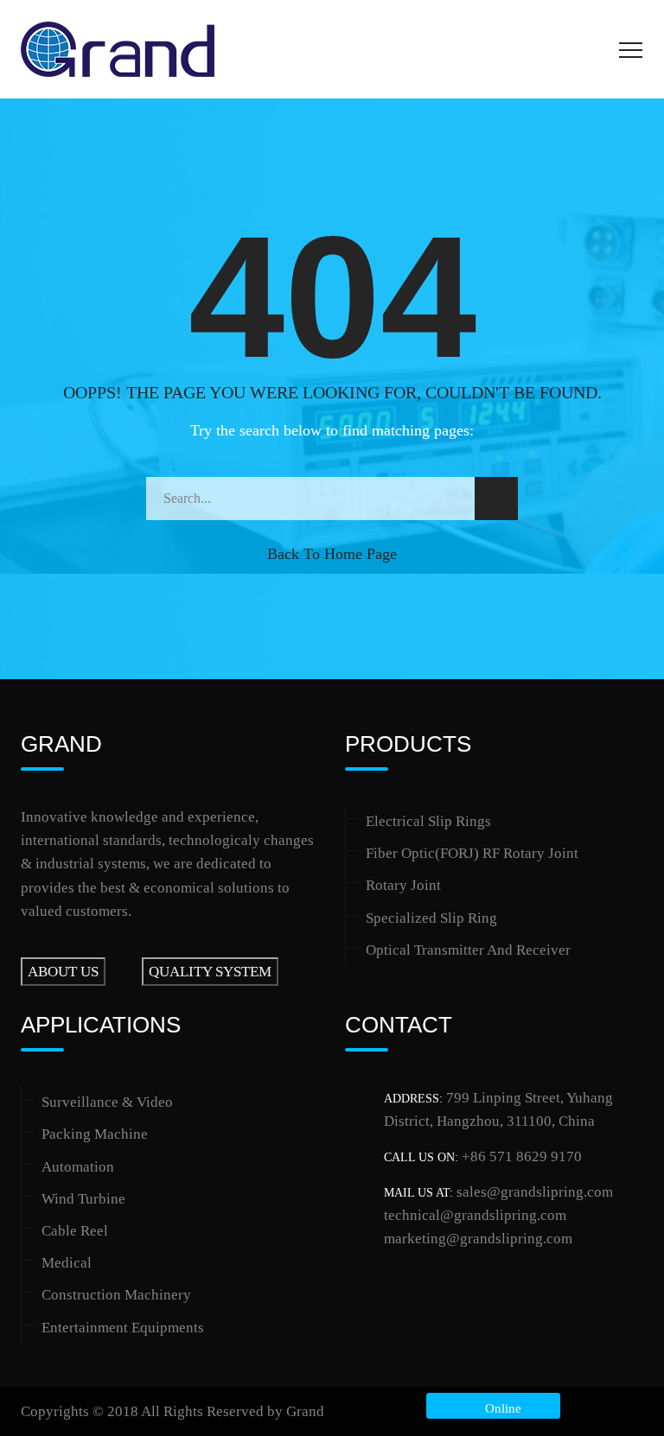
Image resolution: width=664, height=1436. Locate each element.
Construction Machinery (116, 1295)
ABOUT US (63, 971)
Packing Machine (95, 1134)
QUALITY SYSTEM (210, 971)
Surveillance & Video (107, 1102)
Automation (78, 1167)
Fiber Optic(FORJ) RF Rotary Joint (472, 853)
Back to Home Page (332, 553)
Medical (67, 1263)
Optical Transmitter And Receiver (468, 950)
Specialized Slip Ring (431, 918)
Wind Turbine (83, 1199)
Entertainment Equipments (123, 1327)
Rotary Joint (403, 885)
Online (499, 1408)
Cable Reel (75, 1231)
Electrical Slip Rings (428, 821)
